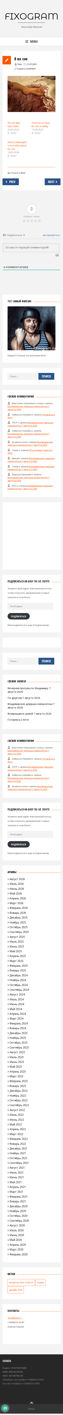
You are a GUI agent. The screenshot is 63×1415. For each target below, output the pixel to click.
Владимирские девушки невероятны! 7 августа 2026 (30, 424)
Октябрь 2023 (19, 1042)
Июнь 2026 (17, 889)
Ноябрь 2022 (18, 1095)
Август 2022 (17, 1110)
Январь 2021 (18, 1201)
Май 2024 (16, 1009)
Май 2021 (16, 1182)
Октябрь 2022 (19, 1100)
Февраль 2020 (19, 1254)
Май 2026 (16, 893)
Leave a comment (26, 68)
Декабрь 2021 (19, 1148)
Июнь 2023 (17, 1062)
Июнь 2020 (17, 1235)
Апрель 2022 (18, 1129)
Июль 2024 (17, 999)
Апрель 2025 (18, 956)
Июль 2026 (17, 884)
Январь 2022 (18, 1144)
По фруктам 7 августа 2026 (24, 697)
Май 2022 (16, 1124)
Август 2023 (17, 1052)
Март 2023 (16, 1076)
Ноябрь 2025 (18, 922)
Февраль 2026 (19, 908)
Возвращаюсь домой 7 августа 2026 (29, 713)
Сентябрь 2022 (19, 1105)
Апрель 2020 (18, 1245)
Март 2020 (16, 1249)
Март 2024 (16, 1018)
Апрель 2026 (18, 898)
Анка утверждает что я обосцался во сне (17, 145)
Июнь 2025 (17, 946)
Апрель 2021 (18, 1187)
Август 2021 (17, 1167)
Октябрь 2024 (19, 985)
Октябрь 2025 (19, 927)
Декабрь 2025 (19, 917)
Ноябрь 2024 (18, 980)
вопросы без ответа (21, 1282)
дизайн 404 (15, 1289)
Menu (34, 41)
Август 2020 (17, 1225)
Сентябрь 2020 (19, 1221)
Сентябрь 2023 (19, 1047)
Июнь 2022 (17, 1120)
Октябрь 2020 (19, 1216)
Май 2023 (16, 1066)
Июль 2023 (17, 1057)
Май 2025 (16, 951)
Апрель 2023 (18, 1071)
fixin (19, 64)
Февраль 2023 (19, 1081)
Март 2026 (16, 903)
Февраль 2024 (19, 1023)
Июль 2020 (17, 1230)
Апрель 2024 (18, 1014)
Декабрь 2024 (19, 975)
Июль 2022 (17, 1115)
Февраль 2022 (19, 1139)
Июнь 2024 (17, 1004)
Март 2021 (16, 1192)
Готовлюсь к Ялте (18, 719)
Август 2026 (17, 879)
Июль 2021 (17, 1172)
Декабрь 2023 (19, 1033)
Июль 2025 (17, 941)
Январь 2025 (18, 970)
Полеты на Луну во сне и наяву (41, 124)
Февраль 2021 (19, 1196)
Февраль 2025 (19, 966)
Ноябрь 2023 (18, 1038)
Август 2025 (17, 937)
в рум (40, 1282)
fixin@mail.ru (14, 1317)
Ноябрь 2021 (18, 1153)
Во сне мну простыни (14, 124)
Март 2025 (16, 961)
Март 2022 (16, 1134)
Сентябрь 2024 (19, 990)
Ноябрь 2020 (18, 1211)
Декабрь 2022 (19, 1091)
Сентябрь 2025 (19, 932)
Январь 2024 (18, 1028)
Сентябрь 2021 (19, 1163)
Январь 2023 (18, 1086)
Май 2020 (16, 1240)
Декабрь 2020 (19, 1206)
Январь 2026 (18, 913)
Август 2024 (17, 994)
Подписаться (18, 616)
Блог (23, 172)
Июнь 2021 (17, 1177)
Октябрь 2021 (19, 1158)
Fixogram (32, 16)
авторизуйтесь (51, 235)
